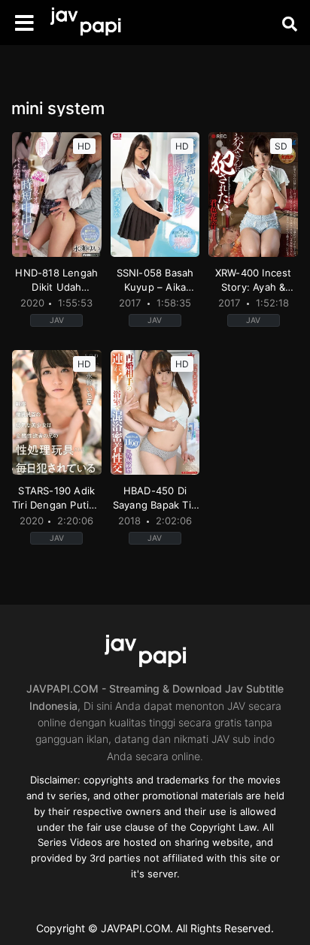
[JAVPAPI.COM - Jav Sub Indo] (94, 23)
